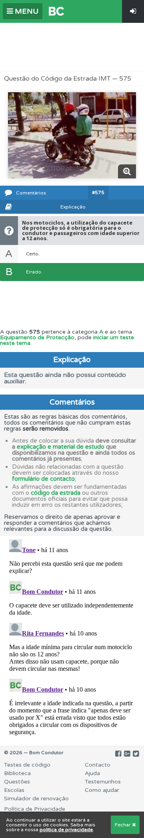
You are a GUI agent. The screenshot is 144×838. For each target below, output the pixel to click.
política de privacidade (66, 829)
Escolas (14, 790)
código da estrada (55, 492)
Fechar (123, 825)
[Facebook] (118, 753)
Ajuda (92, 773)
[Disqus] (72, 636)
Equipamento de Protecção (37, 337)
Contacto (97, 764)
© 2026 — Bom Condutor (34, 752)
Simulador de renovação (36, 798)
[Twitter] (136, 753)
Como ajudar (102, 790)
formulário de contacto (43, 478)
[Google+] (127, 753)
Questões (17, 781)
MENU (25, 11)
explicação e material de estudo (60, 446)
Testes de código (27, 764)
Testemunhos (103, 781)
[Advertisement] (72, 47)
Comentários (31, 193)
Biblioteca (17, 773)
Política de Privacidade (34, 809)
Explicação (73, 207)
